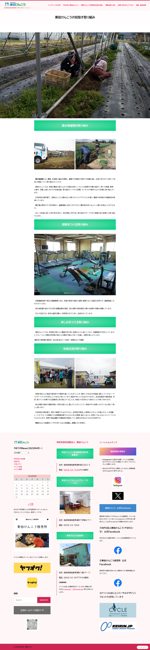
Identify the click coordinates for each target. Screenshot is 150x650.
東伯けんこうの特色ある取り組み (92, 5)
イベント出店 (18, 467)
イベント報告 (18, 469)
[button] (3, 75)
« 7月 (30, 504)
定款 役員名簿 (141, 5)
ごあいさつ (17, 464)
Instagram (67, 589)
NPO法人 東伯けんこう (25, 646)
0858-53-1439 (71, 470)
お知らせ (17, 461)
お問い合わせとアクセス (125, 5)
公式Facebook (77, 589)
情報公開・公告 (110, 5)
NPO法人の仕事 (19, 459)
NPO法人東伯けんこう (70, 5)
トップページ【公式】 (54, 5)
